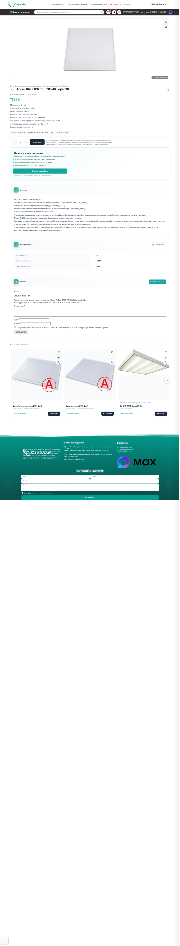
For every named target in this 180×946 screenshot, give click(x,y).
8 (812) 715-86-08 (158, 12)
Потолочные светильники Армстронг (56, 86)
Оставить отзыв (156, 282)
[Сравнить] (166, 27)
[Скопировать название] (168, 90)
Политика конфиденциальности (74, 459)
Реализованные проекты (98, 4)
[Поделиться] (12, 90)
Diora (12, 86)
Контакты (127, 4)
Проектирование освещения (77, 4)
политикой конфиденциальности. (43, 493)
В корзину (37, 142)
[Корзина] (119, 12)
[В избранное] (166, 22)
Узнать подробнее (40, 171)
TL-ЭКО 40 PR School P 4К (131, 406)
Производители (57, 4)
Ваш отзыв (19, 306)
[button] (167, 380)
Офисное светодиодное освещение (28, 86)
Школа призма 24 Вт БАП (77, 406)
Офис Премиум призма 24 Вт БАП (27, 406)
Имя (16, 319)
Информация (114, 4)
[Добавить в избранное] (58, 352)
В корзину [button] (54, 413)
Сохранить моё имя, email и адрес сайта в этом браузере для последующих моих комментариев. (62, 327)
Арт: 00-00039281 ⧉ (17, 94)
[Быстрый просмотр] (58, 362)
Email (17, 323)
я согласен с (39, 493)
